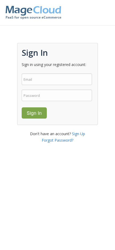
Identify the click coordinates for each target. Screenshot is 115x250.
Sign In (34, 112)
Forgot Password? (57, 140)
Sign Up (78, 133)
